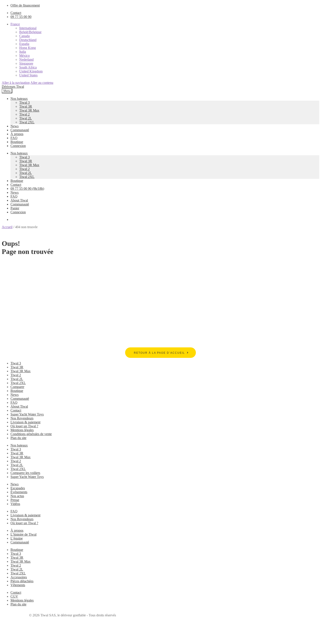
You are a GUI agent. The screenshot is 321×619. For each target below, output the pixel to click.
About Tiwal (19, 200)
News (14, 126)
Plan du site (18, 438)
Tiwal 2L (25, 118)
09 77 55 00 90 (20, 17)
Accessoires (18, 577)
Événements (18, 492)
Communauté (19, 130)
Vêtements (17, 585)
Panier (14, 208)
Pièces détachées (21, 581)
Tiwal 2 (24, 114)
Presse (14, 500)
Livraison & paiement (25, 422)
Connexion (18, 146)
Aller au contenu (41, 82)
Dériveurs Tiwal (13, 86)
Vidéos (15, 504)
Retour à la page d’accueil (159, 352)
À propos (16, 134)
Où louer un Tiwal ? (24, 426)
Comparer (17, 387)
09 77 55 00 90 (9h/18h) (27, 188)
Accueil (7, 227)
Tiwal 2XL (27, 122)
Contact (15, 13)
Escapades (17, 488)
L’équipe (16, 538)
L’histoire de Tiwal (23, 534)
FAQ (13, 138)
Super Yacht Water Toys (27, 414)
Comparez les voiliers (25, 473)
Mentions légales (22, 430)
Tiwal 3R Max (29, 110)
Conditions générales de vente (31, 434)
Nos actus (17, 496)
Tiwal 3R (25, 106)
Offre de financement (25, 5)
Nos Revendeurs (21, 418)
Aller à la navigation (16, 82)
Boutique (16, 142)
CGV (14, 596)
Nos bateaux (19, 98)
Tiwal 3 (24, 102)
